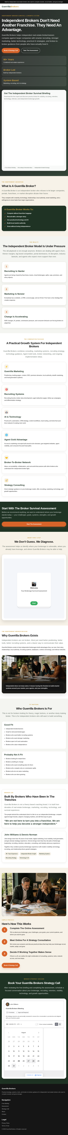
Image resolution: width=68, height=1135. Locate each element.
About (3, 1111)
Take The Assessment (30, 50)
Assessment (5, 1106)
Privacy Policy (5, 1123)
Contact (4, 1114)
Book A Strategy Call (11, 50)
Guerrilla (10, 6)
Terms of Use (5, 1125)
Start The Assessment (34, 524)
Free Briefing (5, 1103)
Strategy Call (5, 1109)
